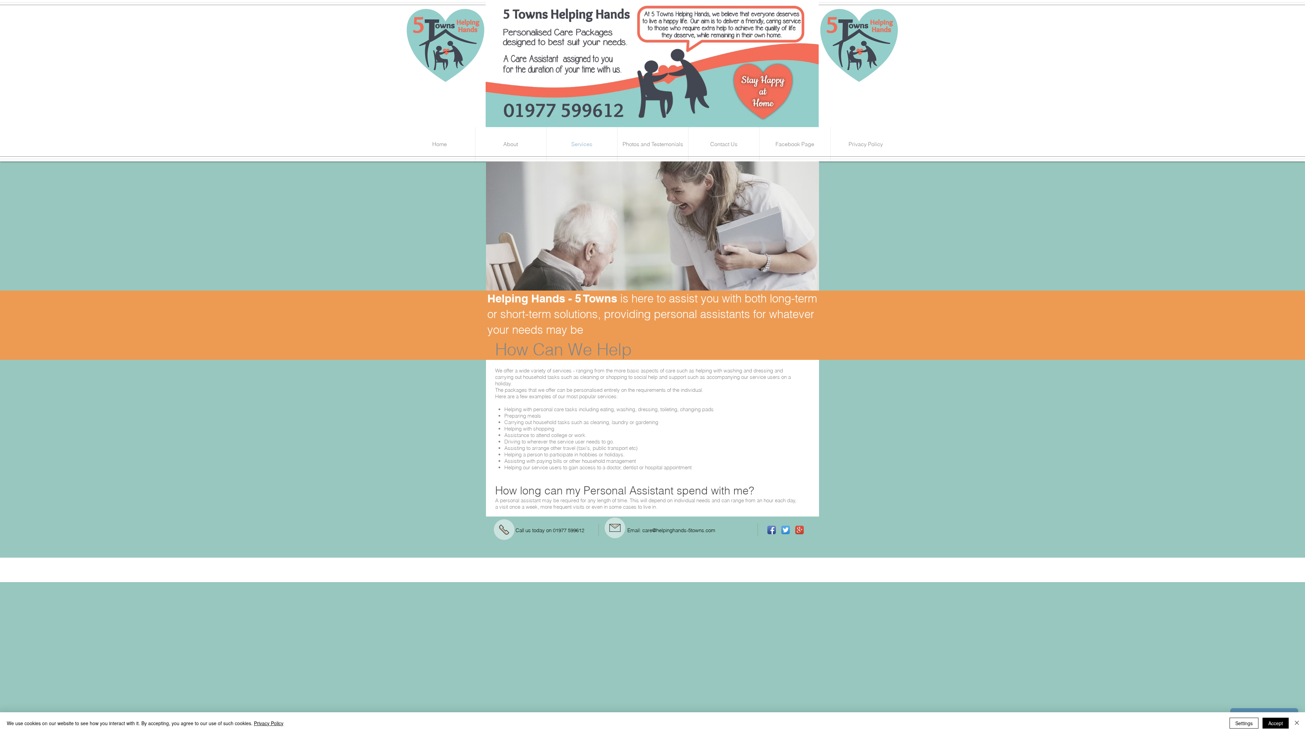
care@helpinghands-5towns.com (678, 530)
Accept (1275, 723)
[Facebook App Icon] (771, 530)
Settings (1244, 723)
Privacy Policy (268, 723)
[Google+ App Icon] (799, 530)
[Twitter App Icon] (785, 530)
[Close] (1297, 723)
